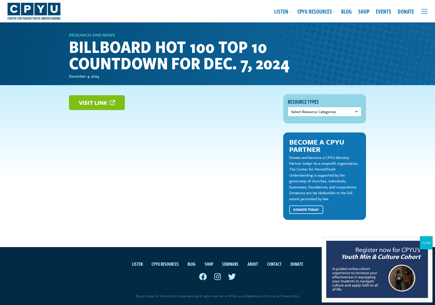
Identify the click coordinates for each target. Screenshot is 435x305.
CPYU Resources (314, 11)
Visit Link (93, 102)
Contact (274, 263)
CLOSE (426, 243)
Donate (406, 11)
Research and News (92, 35)
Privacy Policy (290, 296)
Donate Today (306, 209)
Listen (281, 11)
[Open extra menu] (424, 11)
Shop (363, 11)
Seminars (230, 263)
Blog (346, 11)
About (252, 263)
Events (383, 11)
